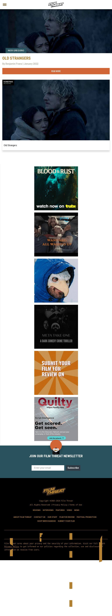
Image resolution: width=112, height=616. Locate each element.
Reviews (7, 83)
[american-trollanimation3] (56, 260)
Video (69, 510)
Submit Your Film (66, 521)
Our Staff (52, 517)
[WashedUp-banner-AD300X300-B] (56, 213)
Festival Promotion (86, 517)
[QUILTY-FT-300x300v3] (56, 398)
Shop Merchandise (46, 521)
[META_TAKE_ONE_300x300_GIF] (56, 306)
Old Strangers (10, 145)
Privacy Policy (59, 505)
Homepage (8, 82)
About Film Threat (22, 517)
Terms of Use (75, 505)
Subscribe (73, 468)
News (76, 510)
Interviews (48, 510)
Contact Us (39, 517)
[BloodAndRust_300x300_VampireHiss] (56, 167)
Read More (56, 71)
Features (60, 510)
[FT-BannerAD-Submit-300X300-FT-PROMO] (56, 352)
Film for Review (67, 517)
